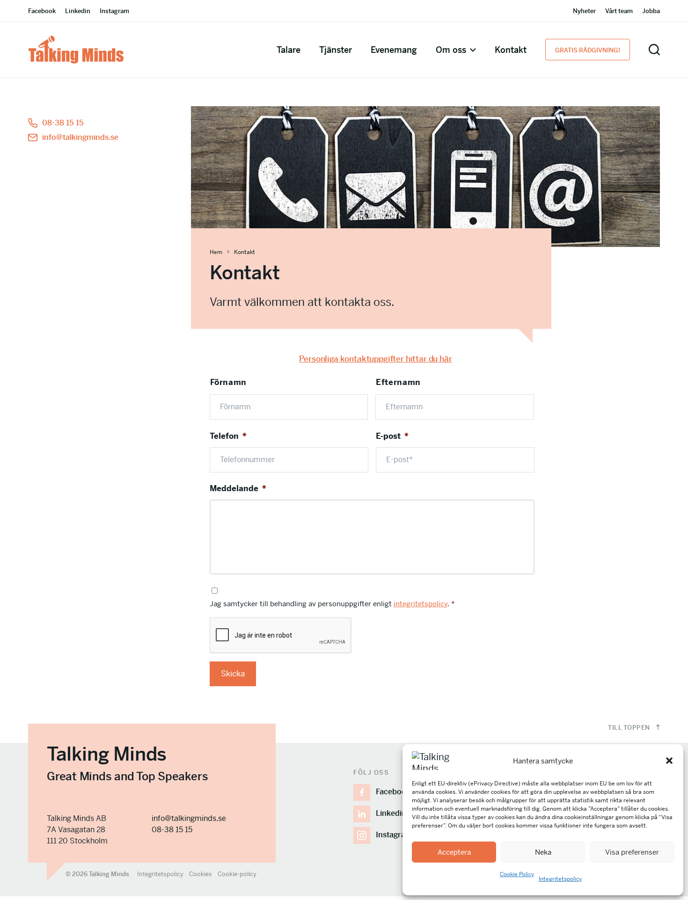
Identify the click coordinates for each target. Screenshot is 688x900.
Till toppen (629, 728)
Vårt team (619, 11)
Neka (543, 852)
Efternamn (398, 382)
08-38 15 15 (63, 123)
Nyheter (584, 11)
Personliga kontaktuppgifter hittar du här (375, 359)
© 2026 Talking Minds (97, 874)
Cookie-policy (237, 874)
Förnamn (228, 382)
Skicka (233, 673)
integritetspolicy (420, 603)
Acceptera (454, 852)
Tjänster (335, 49)
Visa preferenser (632, 852)
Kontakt (511, 49)
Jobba (651, 11)
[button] (669, 760)
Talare (288, 49)
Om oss (451, 49)
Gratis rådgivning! (587, 50)
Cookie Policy (517, 874)
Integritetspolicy (560, 879)
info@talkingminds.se (80, 137)
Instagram (114, 11)
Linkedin (77, 11)
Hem (216, 252)
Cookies (200, 874)
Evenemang (394, 49)
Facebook (42, 11)
